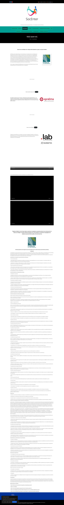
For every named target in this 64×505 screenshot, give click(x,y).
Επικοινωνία (18, 31)
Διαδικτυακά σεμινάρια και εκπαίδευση (26, 31)
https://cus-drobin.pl (14, 486)
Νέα (51, 28)
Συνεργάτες (20, 28)
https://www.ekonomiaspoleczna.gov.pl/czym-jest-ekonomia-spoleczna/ (21, 488)
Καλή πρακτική (25, 28)
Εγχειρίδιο (29, 28)
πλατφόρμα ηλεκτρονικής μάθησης (45, 28)
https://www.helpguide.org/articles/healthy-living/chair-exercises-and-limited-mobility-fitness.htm (25, 489)
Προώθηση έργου (36, 31)
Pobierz (36, 127)
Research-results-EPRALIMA (30, 127)
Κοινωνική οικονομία (35, 28)
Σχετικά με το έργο (14, 28)
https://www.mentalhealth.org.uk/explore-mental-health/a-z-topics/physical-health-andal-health (25, 491)
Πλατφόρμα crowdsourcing (44, 31)
